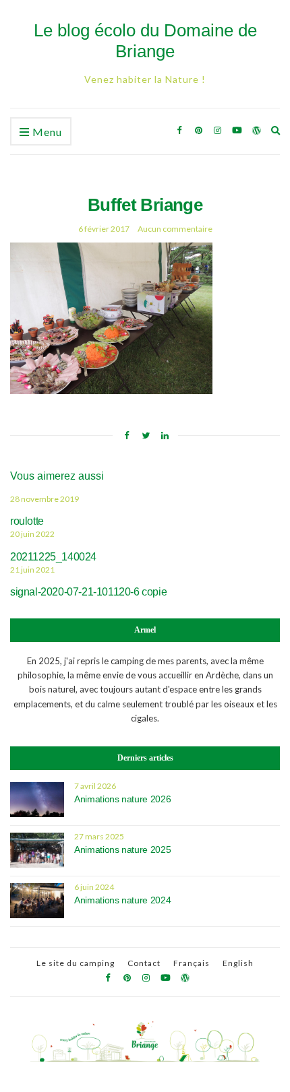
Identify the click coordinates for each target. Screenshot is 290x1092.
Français (191, 963)
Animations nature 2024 (122, 900)
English (238, 963)
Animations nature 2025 (122, 849)
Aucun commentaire (175, 229)
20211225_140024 (53, 557)
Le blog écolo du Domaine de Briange (145, 40)
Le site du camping (75, 963)
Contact (144, 963)
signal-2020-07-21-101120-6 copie (88, 592)
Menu (46, 131)
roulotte (27, 521)
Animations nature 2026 (122, 799)
